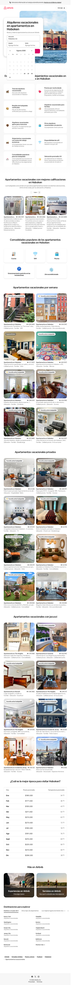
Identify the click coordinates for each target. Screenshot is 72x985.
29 (28, 73)
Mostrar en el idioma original (52, 2)
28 (24, 73)
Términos (39, 982)
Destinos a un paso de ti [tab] (11, 911)
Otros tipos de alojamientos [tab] (30, 911)
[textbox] (15, 45)
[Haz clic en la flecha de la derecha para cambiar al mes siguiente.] (31, 50)
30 (32, 73)
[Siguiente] (39, 192)
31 (10, 77)
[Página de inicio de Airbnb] (8, 8)
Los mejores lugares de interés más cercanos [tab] (55, 911)
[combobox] (23, 39)
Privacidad (31, 982)
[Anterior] (31, 192)
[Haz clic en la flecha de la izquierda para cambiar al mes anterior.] (10, 50)
